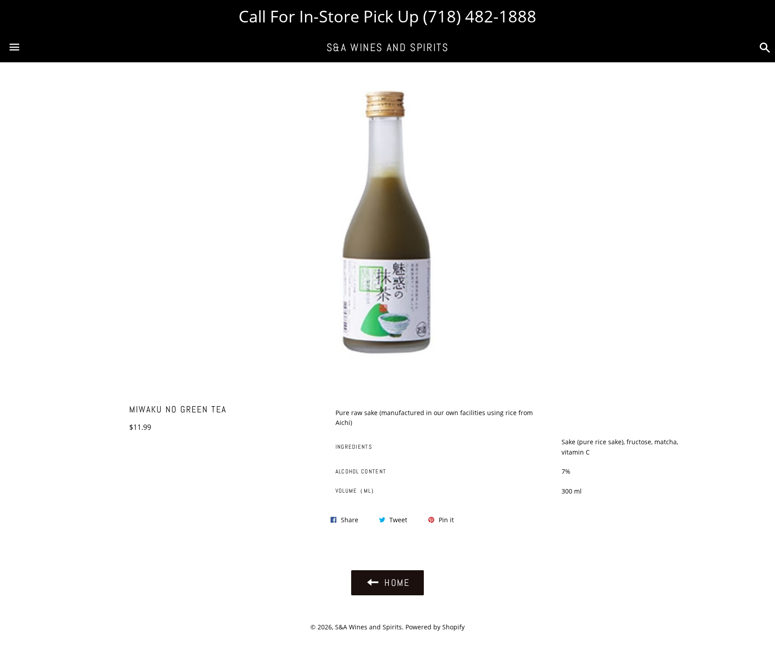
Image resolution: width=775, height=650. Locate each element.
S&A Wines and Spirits (387, 47)
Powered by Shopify (435, 627)
